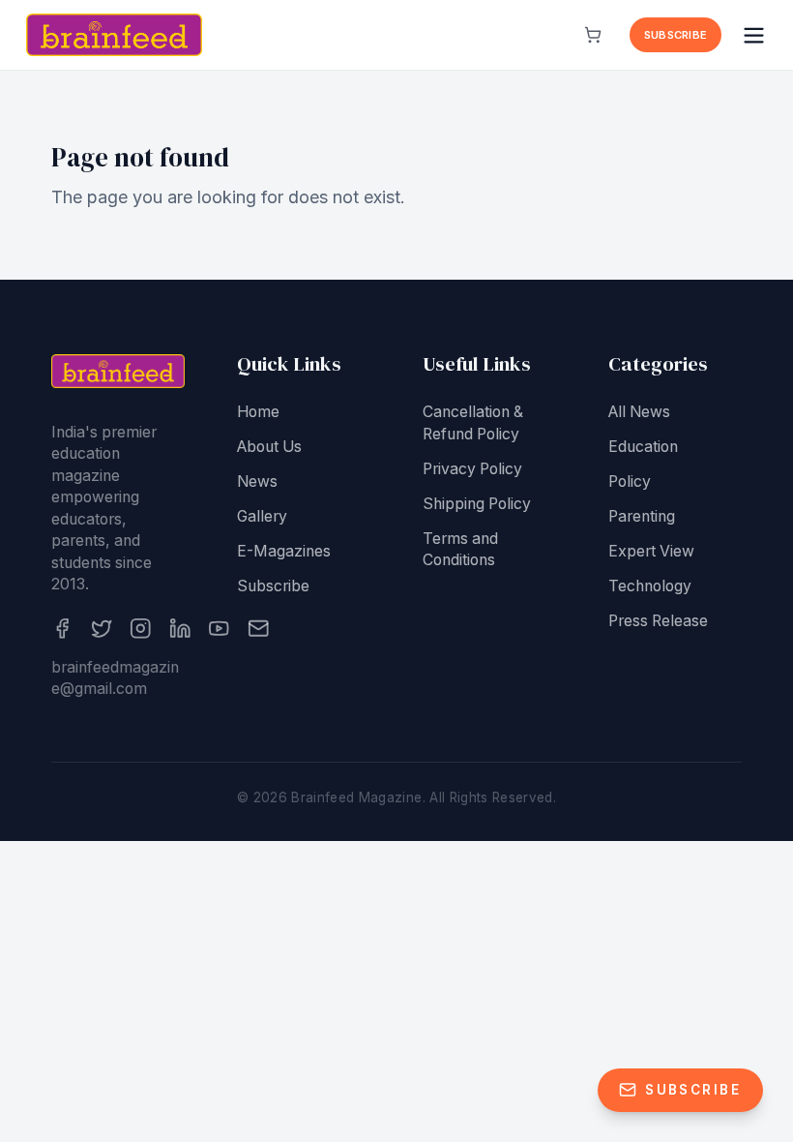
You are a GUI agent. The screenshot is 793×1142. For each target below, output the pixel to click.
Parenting (641, 516)
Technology (649, 586)
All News (639, 412)
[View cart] (592, 34)
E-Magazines (284, 551)
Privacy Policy (472, 469)
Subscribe (675, 35)
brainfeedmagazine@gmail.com (115, 678)
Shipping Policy (477, 504)
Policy (629, 481)
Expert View (651, 551)
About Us (269, 446)
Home (258, 412)
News (257, 481)
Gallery (262, 516)
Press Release (658, 621)
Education (643, 446)
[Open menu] (754, 35)
